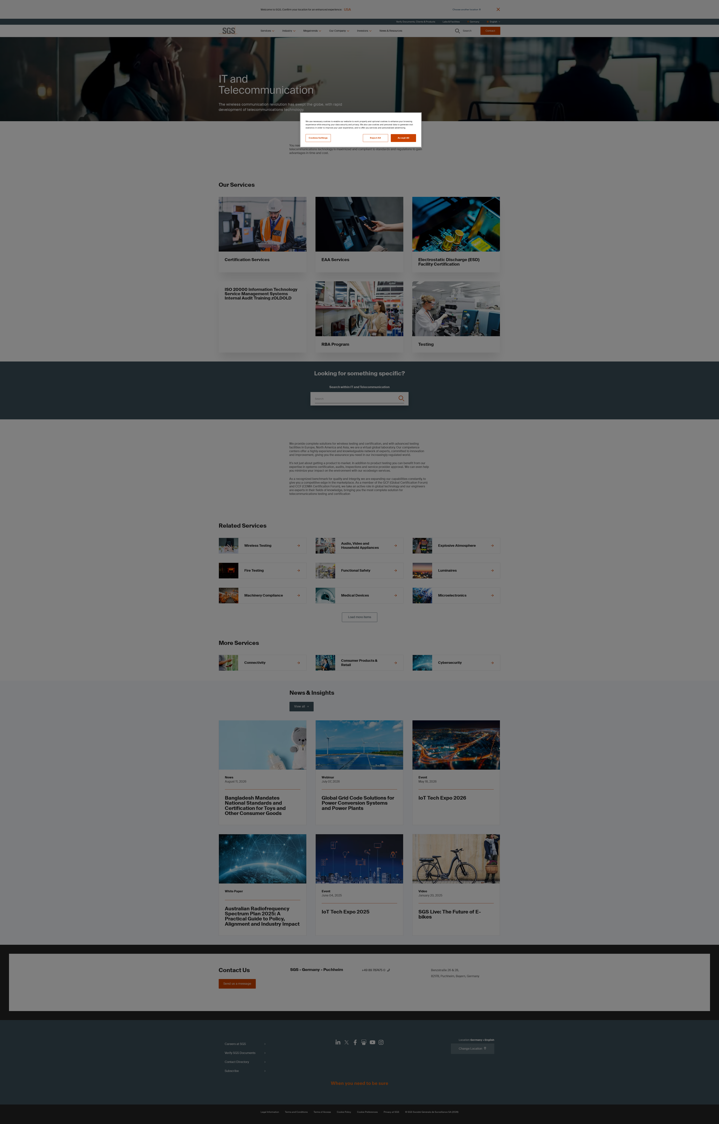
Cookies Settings (318, 138)
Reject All (375, 138)
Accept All (403, 138)
